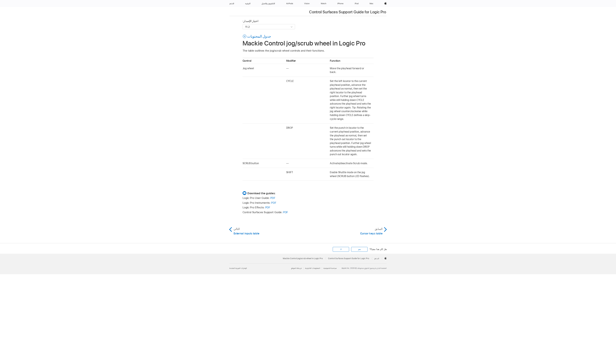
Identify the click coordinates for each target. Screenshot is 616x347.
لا (341, 249)
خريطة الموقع (296, 268)
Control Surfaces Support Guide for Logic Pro (347, 12)
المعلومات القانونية (312, 268)
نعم (359, 249)
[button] (257, 36)
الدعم (376, 258)
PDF (272, 198)
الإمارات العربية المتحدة (238, 268)
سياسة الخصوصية (330, 268)
